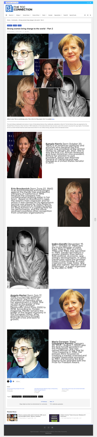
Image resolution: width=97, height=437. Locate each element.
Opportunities (57, 15)
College (18, 15)
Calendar (50, 15)
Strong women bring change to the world (15, 388)
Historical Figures (16, 396)
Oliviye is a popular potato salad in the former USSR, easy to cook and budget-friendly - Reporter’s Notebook (32, 415)
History (19, 25)
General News (26, 15)
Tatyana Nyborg (11, 31)
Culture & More (35, 15)
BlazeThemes (48, 433)
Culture (14, 25)
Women (40, 396)
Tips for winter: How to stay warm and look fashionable (73, 388)
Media (43, 15)
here (53, 119)
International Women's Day (30, 396)
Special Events (73, 15)
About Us (11, 15)
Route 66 (66, 15)
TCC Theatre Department (67, 418)
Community (10, 25)
